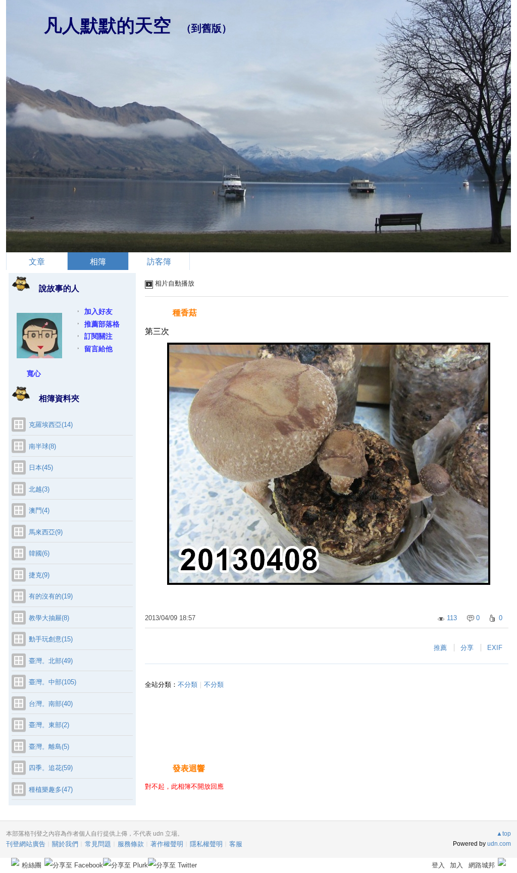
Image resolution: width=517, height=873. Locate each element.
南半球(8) (42, 446)
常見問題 (98, 844)
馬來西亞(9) (46, 532)
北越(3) (39, 489)
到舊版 (206, 28)
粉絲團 (31, 865)
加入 (456, 865)
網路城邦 (482, 865)
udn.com (499, 843)
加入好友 (98, 311)
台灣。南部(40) (51, 703)
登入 (438, 865)
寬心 (34, 373)
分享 (467, 647)
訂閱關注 (98, 336)
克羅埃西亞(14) (51, 424)
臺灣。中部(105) (52, 682)
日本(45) (41, 467)
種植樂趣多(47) (51, 789)
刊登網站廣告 (25, 844)
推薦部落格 (102, 324)
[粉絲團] (15, 862)
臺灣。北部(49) (51, 661)
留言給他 (98, 349)
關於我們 (65, 844)
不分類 (187, 684)
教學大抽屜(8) (49, 618)
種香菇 (185, 312)
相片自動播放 (174, 283)
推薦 (440, 647)
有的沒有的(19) (51, 596)
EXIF (494, 647)
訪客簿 (159, 261)
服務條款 (131, 844)
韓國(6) (39, 553)
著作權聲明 (166, 844)
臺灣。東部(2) (49, 725)
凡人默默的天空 (107, 25)
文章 (37, 261)
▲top (503, 833)
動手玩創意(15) (51, 639)
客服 (235, 844)
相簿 (98, 261)
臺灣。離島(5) (49, 746)
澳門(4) (39, 510)
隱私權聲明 (206, 844)
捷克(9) (39, 575)
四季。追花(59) (51, 768)
